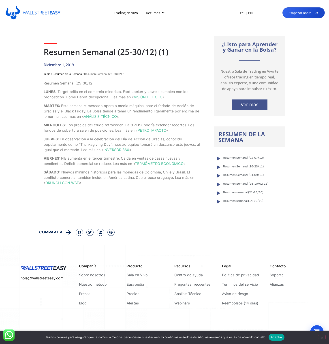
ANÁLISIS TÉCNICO (100, 116)
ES (242, 13)
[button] (155, 12)
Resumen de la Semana (67, 74)
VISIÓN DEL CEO (148, 97)
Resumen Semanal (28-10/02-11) (245, 184)
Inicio (47, 74)
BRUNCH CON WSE (62, 183)
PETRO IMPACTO (152, 130)
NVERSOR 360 (117, 150)
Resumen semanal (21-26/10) (243, 192)
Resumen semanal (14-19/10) (243, 201)
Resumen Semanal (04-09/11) (243, 175)
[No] (322, 337)
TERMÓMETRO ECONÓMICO (159, 163)
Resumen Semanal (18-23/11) (243, 166)
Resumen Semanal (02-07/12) (243, 158)
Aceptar (276, 337)
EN (250, 13)
